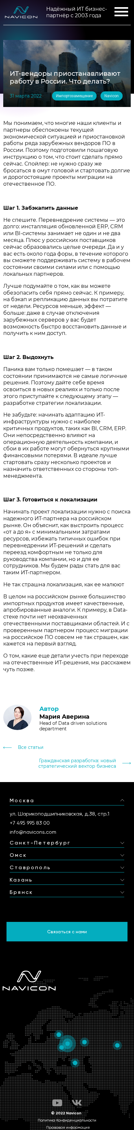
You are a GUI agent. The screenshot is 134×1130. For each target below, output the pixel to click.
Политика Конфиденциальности (67, 1120)
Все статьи (31, 747)
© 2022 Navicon (66, 1113)
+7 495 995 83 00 (30, 823)
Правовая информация (68, 1127)
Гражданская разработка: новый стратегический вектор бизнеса (77, 763)
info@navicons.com (33, 832)
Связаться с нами (67, 931)
